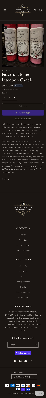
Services (22, 271)
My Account (23, 297)
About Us (23, 266)
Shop (23, 276)
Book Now (23, 240)
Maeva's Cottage (18, 393)
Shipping (4, 89)
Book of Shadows (23, 292)
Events (23, 287)
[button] (4, 10)
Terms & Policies (23, 251)
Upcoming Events (23, 245)
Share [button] (6, 179)
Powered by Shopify (31, 393)
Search (23, 235)
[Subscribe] (35, 345)
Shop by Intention (23, 282)
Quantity (5, 93)
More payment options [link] (23, 118)
